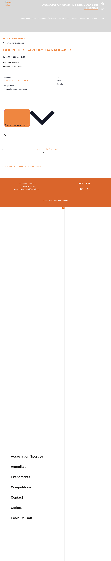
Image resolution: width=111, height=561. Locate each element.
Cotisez (82, 18)
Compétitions (64, 18)
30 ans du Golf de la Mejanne (49, 149)
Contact (74, 18)
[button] (103, 18)
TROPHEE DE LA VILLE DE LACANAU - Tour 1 (23, 167)
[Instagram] (102, 9)
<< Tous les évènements (14, 39)
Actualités (42, 18)
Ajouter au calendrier (18, 125)
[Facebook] (102, 3)
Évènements (52, 18)
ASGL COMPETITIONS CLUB (16, 80)
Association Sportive (28, 18)
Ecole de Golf (92, 18)
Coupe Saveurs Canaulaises (15, 89)
